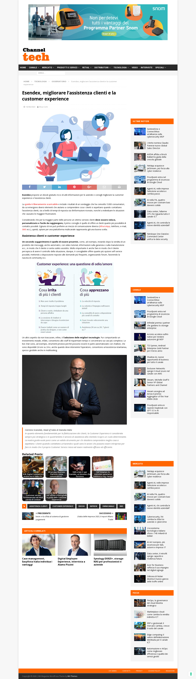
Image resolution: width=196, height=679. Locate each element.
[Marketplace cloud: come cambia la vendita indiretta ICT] (140, 614)
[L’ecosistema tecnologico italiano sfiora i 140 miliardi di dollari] (140, 531)
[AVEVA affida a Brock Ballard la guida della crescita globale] (140, 157)
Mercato (47, 67)
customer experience (63, 506)
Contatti (126, 671)
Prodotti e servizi (67, 67)
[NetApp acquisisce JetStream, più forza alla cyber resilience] (140, 168)
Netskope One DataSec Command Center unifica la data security (158, 236)
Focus (136, 592)
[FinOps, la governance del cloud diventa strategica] (140, 603)
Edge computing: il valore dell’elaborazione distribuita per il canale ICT (158, 638)
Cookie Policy (154, 671)
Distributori (101, 67)
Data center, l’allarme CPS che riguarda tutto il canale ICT (158, 214)
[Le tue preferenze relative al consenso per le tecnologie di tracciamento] (191, 674)
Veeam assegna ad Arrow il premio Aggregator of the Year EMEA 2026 (157, 395)
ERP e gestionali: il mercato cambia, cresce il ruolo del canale (158, 626)
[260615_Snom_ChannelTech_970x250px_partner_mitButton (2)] (98, 38)
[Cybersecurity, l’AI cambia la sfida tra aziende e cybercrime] (140, 519)
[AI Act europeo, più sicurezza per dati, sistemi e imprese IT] (140, 544)
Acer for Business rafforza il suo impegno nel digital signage (158, 567)
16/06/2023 (30, 106)
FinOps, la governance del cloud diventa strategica (157, 603)
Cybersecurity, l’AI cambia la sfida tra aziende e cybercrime (157, 519)
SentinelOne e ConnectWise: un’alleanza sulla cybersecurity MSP (155, 133)
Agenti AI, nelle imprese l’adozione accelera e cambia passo (158, 191)
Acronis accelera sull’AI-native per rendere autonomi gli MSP (158, 337)
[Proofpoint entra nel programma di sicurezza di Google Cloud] (140, 179)
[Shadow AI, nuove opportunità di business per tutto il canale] (140, 359)
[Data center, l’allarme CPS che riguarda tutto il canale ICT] (140, 214)
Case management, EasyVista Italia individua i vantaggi (37, 561)
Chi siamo (113, 671)
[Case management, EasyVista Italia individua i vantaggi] (38, 545)
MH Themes (72, 676)
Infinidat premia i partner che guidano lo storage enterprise (158, 325)
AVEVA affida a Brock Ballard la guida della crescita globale (157, 157)
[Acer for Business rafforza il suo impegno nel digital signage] (140, 567)
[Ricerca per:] (51, 73)
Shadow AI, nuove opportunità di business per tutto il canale (158, 360)
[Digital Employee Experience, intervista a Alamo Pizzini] (74, 545)
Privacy (139, 671)
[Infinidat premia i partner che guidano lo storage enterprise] (140, 325)
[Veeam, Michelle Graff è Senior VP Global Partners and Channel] (140, 382)
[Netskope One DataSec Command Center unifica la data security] (140, 236)
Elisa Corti (43, 106)
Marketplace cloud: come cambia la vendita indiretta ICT (158, 614)
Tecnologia (120, 67)
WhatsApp (105, 226)
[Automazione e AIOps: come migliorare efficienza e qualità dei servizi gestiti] (140, 651)
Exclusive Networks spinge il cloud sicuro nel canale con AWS (158, 371)
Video (135, 67)
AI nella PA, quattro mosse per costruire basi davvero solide (158, 202)
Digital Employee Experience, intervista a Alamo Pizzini (71, 561)
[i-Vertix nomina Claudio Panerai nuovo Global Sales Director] (140, 145)
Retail (85, 67)
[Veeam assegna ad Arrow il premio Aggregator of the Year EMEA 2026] (140, 394)
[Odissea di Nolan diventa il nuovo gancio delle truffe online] (140, 579)
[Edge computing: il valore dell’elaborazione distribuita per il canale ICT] (140, 637)
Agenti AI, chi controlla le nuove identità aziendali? (158, 224)
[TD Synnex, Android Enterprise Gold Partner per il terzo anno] (140, 348)
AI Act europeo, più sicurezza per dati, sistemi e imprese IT (156, 545)
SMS (24, 229)
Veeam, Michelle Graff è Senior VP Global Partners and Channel (158, 382)
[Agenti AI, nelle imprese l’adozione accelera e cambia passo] (140, 191)
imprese (93, 506)
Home (23, 67)
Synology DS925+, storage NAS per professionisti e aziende (108, 561)
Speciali (159, 67)
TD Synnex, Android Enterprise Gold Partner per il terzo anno (158, 348)
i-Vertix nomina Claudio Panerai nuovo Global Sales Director (157, 145)
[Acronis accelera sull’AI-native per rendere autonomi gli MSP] (140, 337)
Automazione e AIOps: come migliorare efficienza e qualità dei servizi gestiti (157, 652)
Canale (33, 67)
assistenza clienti (38, 506)
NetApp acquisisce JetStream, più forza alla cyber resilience (158, 168)
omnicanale (108, 506)
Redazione (170, 671)
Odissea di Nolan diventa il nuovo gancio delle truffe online (157, 579)
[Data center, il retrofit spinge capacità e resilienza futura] (140, 556)
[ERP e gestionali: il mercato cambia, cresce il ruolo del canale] (140, 626)
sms (121, 506)
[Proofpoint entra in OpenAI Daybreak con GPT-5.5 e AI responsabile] (140, 408)
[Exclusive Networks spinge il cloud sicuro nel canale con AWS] (140, 371)
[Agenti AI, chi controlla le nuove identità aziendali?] (140, 225)
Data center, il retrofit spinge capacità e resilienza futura (157, 556)
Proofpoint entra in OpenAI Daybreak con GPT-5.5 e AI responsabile (157, 409)
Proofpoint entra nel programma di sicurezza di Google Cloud (158, 180)
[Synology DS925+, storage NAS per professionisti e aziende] (110, 545)
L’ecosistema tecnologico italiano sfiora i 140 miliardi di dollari (157, 532)
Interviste (146, 67)
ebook (81, 506)
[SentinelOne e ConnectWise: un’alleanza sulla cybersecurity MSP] (140, 131)
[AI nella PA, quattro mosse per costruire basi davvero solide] (140, 202)
